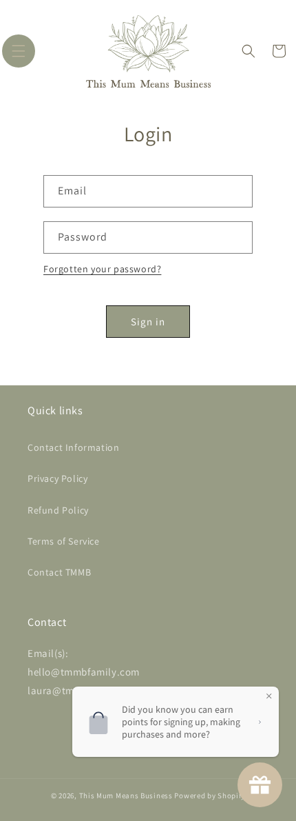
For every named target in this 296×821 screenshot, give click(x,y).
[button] (18, 51)
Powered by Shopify (209, 795)
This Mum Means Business (126, 795)
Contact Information (73, 447)
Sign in (148, 321)
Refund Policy (58, 510)
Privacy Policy (57, 478)
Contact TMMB (59, 572)
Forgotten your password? (102, 269)
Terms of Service (64, 541)
